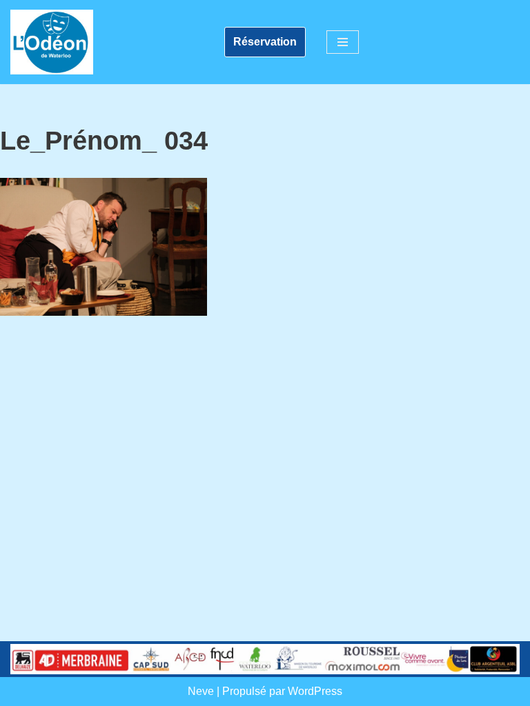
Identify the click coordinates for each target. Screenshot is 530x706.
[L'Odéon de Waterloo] (51, 42)
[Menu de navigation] (342, 42)
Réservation (265, 42)
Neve (201, 691)
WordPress (315, 691)
